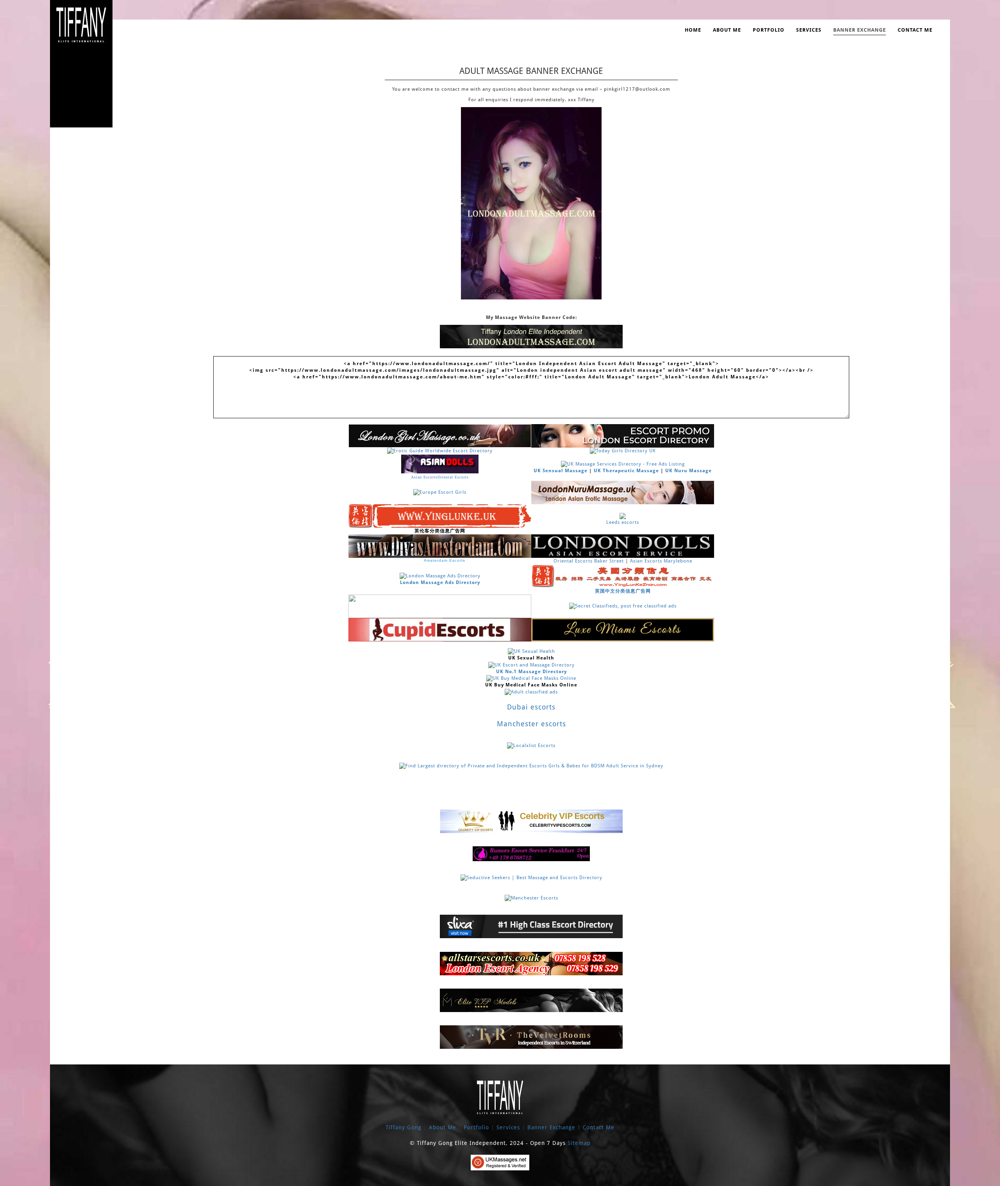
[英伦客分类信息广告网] (439, 515)
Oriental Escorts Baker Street (589, 561)
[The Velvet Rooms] (531, 1037)
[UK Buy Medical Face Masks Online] (531, 678)
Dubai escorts (531, 707)
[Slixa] (531, 926)
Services (808, 30)
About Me (727, 30)
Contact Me (915, 30)
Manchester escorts (531, 724)
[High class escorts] (531, 1000)
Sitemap (579, 1143)
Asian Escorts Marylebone (661, 561)
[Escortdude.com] (439, 606)
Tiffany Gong (404, 1127)
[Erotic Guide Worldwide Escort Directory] (440, 450)
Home (693, 30)
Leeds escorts (622, 522)
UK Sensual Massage (561, 470)
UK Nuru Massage (688, 470)
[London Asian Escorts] (622, 545)
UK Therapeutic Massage (626, 470)
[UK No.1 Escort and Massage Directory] (531, 665)
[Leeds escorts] (623, 515)
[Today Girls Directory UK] (623, 450)
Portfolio (768, 30)
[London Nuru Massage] (622, 492)
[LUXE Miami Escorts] (622, 629)
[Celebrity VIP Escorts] (531, 821)
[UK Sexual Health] (531, 651)
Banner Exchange (859, 30)
